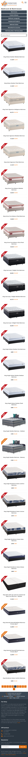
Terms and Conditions (10, 754)
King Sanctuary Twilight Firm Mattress (14, 270)
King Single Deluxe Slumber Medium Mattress (14, 376)
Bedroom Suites (14, 24)
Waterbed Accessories (14, 27)
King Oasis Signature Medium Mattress (14, 135)
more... (19, 722)
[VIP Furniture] (9, 6)
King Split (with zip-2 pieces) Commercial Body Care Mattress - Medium (14, 595)
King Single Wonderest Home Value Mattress (14, 540)
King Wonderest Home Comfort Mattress (14, 678)
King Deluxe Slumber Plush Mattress (14, 83)
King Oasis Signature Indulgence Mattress (14, 109)
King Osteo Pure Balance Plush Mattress (14, 216)
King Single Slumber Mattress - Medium (14, 431)
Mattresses (14, 12)
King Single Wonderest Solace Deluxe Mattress (14, 567)
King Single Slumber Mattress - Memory (14, 457)
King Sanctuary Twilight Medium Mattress (14, 296)
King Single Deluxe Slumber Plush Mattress (14, 404)
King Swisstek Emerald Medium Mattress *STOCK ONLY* (14, 623)
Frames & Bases (14, 15)
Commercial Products (14, 21)
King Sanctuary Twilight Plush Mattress (14, 323)
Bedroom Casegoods (14, 18)
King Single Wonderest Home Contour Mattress (14, 512)
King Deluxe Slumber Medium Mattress (14, 57)
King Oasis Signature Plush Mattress (14, 162)
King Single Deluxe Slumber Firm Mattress (14, 349)
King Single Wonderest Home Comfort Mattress (14, 484)
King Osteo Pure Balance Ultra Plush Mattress (14, 243)
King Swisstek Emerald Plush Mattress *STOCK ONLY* (14, 651)
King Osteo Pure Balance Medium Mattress (14, 189)
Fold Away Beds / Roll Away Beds (14, 30)
